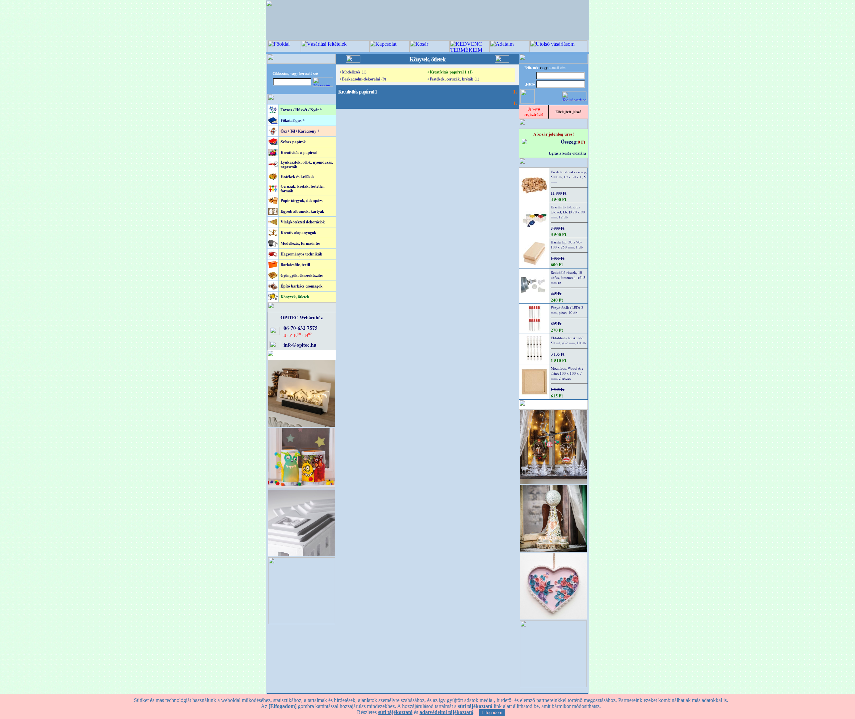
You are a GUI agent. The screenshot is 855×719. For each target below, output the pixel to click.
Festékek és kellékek (298, 176)
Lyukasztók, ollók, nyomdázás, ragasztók (307, 164)
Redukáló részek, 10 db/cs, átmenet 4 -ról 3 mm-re (568, 277)
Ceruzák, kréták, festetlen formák (303, 188)
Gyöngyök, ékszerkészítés (302, 275)
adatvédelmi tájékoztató (446, 712)
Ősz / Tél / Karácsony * (300, 131)
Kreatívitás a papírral (299, 152)
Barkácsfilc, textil (295, 264)
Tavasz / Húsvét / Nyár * (301, 110)
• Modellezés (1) (353, 72)
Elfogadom (492, 712)
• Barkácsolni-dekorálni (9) (363, 79)
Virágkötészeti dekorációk (303, 222)
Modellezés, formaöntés (300, 243)
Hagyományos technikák (301, 254)
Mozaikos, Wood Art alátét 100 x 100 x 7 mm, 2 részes (567, 373)
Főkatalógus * (293, 120)
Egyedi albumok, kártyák (302, 211)
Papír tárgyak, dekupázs (302, 200)
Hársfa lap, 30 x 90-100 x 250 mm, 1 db (567, 244)
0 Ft (581, 142)
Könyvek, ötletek (295, 297)
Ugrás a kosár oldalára (567, 153)
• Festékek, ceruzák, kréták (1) (453, 79)
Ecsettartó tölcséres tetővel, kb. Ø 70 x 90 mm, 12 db (568, 211)
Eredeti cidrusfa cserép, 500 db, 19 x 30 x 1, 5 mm (569, 176)
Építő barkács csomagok (302, 286)
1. (515, 91)
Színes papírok (293, 142)
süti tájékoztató (395, 712)
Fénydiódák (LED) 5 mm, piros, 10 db (567, 310)
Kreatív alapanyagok (298, 232)
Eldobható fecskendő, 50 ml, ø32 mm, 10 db (568, 340)
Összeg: (569, 141)
